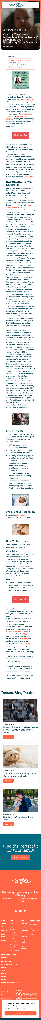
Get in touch (25, 639)
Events (3, 940)
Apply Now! (25, 643)
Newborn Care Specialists (14, 946)
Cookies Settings (6, 999)
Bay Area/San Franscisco (10, 982)
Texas (3, 970)
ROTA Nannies (14, 951)
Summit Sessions (24, 947)
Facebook (10, 631)
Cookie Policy (10, 1008)
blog (25, 634)
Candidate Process (24, 932)
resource (19, 515)
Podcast (24, 937)
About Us (4, 927)
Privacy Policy (5, 991)
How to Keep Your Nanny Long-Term (18, 818)
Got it (20, 1013)
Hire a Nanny (20, 857)
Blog (31, 934)
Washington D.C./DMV (9, 964)
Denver (3, 979)
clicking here (28, 177)
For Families (34, 924)
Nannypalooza (28, 99)
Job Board (24, 927)
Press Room (3, 935)
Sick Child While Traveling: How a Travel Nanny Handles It (19, 774)
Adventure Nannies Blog (14, 30)
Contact (4, 931)
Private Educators (13, 940)
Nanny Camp (23, 941)
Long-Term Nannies (13, 928)
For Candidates (34, 929)
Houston (4, 976)
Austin (3, 967)
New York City (6, 961)
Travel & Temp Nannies (14, 934)
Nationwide (5, 958)
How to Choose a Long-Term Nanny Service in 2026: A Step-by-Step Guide (20, 730)
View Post (8, 737)
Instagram (19, 631)
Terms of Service (6, 995)
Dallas (3, 973)
